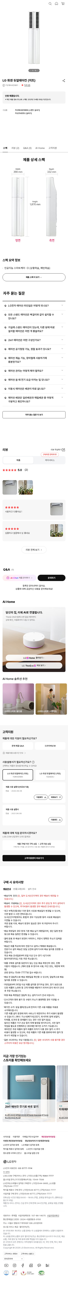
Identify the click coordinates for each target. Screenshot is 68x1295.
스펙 (5, 148)
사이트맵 (6, 1137)
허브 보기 (40, 665)
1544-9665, (43, 1183)
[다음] (37, 70)
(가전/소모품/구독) (40, 1176)
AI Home (40, 148)
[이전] (30, 70)
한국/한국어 (8, 1259)
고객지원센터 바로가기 (34, 858)
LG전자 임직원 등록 (11, 1145)
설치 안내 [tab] (32, 889)
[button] (50, 3)
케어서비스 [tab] (50, 460)
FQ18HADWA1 (12, 85)
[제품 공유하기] (64, 80)
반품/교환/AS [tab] (19, 889)
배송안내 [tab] (7, 889)
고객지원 (53, 148)
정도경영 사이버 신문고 (12, 1153)
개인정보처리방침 (48, 1137)
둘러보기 (39, 658)
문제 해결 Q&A (18, 746)
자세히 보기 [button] (33, 762)
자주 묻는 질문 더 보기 (34, 415)
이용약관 (16, 1137)
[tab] (18, 774)
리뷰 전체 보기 (32, 549)
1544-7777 (12, 1186)
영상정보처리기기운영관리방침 (37, 1141)
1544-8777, (34, 1190)
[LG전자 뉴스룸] (31, 1265)
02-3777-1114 (25, 1168)
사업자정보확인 (53, 1215)
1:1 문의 (6, 1172)
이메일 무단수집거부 (30, 1137)
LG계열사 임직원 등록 (30, 1145)
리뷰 (15, 148)
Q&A (27, 148)
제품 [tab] (18, 460)
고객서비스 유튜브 (10, 1254)
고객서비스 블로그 (27, 1254)
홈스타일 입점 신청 (31, 1153)
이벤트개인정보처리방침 (12, 1141)
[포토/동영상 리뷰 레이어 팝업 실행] (10, 487)
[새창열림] (6, 1265)
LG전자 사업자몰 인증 (35, 1149)
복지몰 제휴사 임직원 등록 (13, 1149)
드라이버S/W (50, 746)
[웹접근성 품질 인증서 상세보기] (41, 1272)
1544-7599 (38, 1179)
